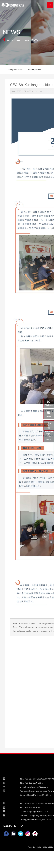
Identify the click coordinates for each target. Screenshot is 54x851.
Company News (15, 69)
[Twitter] (20, 833)
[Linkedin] (13, 833)
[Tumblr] (27, 833)
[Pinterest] (35, 833)
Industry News (34, 69)
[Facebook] (6, 833)
